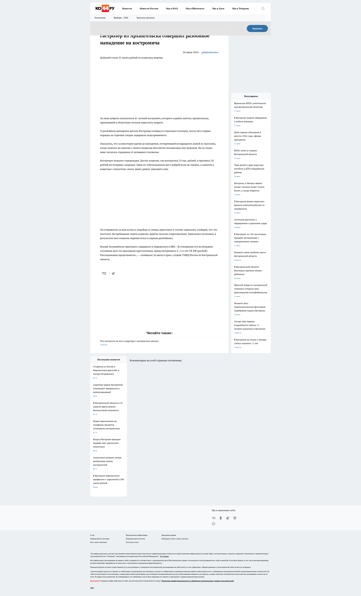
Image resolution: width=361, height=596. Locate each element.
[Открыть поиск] (263, 8)
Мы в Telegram (240, 8)
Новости (127, 8)
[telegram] (114, 273)
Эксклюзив (100, 17)
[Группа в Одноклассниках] (220, 518)
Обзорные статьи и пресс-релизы (175, 539)
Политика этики (132, 542)
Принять (257, 28)
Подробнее (164, 556)
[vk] (104, 273)
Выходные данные (169, 535)
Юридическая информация (136, 535)
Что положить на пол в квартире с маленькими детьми (129, 343)
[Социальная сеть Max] (213, 523)
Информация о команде (99, 539)
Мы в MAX (172, 8)
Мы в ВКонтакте (195, 8)
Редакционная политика (135, 539)
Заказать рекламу (146, 17)
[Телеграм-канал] (227, 518)
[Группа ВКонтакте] (213, 518)
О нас (92, 535)
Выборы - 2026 (121, 17)
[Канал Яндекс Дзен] (234, 518)
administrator (210, 52)
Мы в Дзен (218, 8)
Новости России (149, 8)
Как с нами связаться (98, 542)
